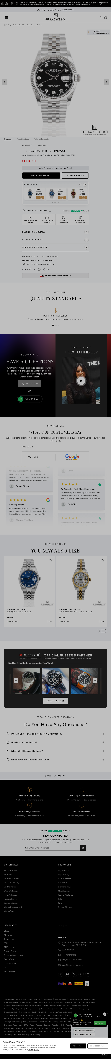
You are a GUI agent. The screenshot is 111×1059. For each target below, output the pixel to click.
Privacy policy (33, 1050)
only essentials (98, 1046)
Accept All (78, 1046)
